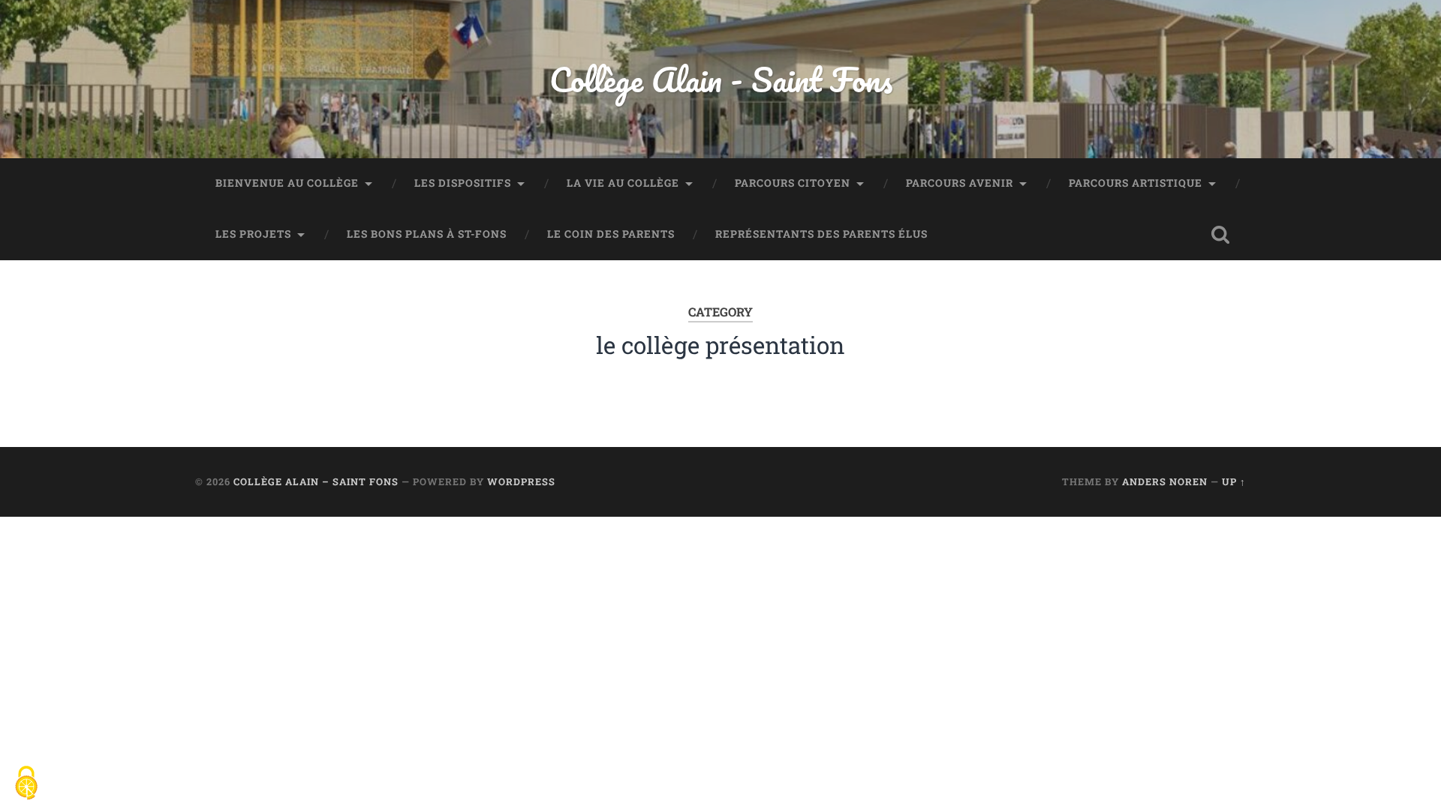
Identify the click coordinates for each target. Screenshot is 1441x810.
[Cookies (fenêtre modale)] (26, 784)
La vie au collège (623, 183)
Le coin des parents (611, 234)
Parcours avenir (959, 183)
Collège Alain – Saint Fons (316, 482)
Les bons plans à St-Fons (427, 234)
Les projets (253, 234)
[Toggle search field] (1220, 234)
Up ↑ (1234, 482)
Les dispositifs (462, 183)
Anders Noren (1165, 482)
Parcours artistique (1135, 183)
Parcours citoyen (792, 183)
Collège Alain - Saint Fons (720, 79)
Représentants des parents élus (821, 234)
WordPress (521, 482)
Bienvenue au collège (287, 183)
